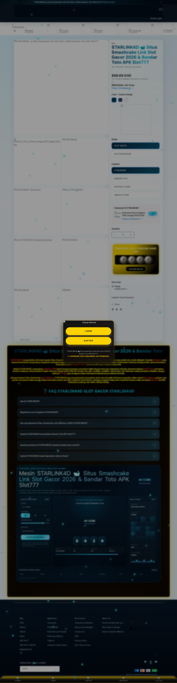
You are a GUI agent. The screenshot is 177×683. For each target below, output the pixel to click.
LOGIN (88, 331)
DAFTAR (88, 341)
